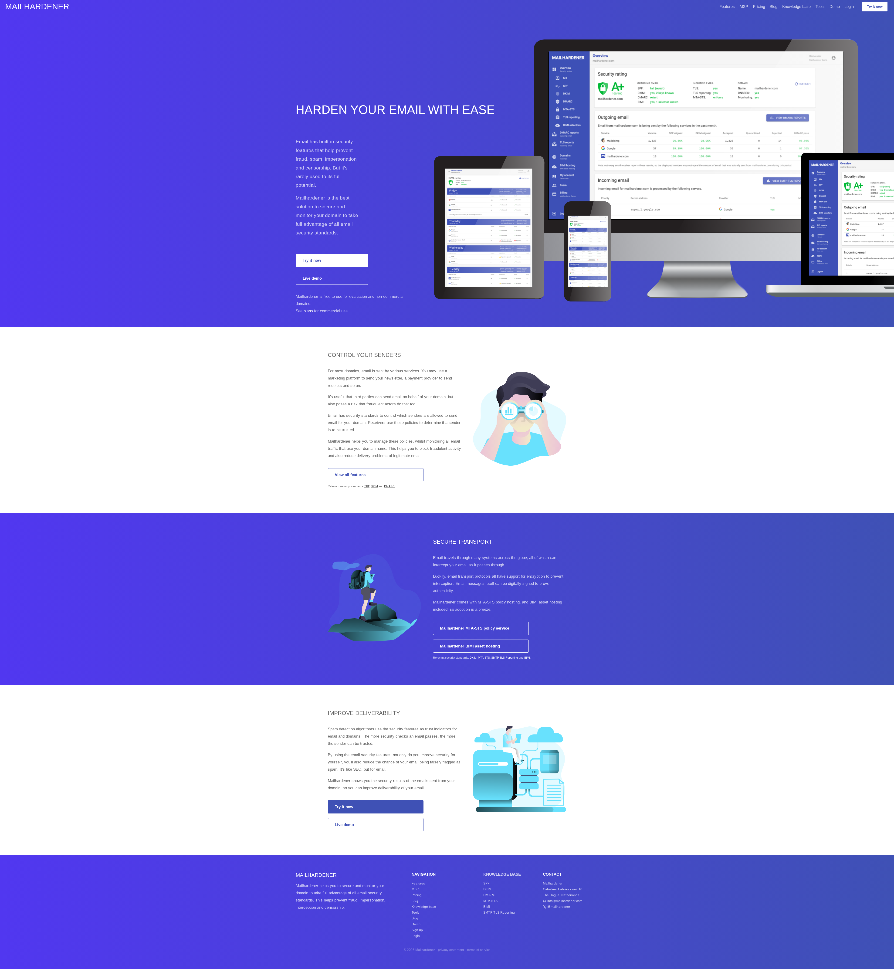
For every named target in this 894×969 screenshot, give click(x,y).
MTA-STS (484, 657)
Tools (820, 6)
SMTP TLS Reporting (504, 657)
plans (308, 310)
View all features (350, 474)
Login (849, 6)
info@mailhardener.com (564, 901)
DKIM (374, 486)
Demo (835, 6)
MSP (744, 6)
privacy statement (451, 950)
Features (727, 6)
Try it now (875, 6)
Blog (773, 6)
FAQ (415, 901)
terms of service (479, 950)
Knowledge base (796, 6)
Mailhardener (37, 6)
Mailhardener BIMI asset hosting (470, 646)
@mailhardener (558, 906)
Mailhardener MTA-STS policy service (474, 628)
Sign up (417, 930)
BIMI (527, 657)
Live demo (312, 278)
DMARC (389, 486)
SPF (366, 486)
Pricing (759, 6)
